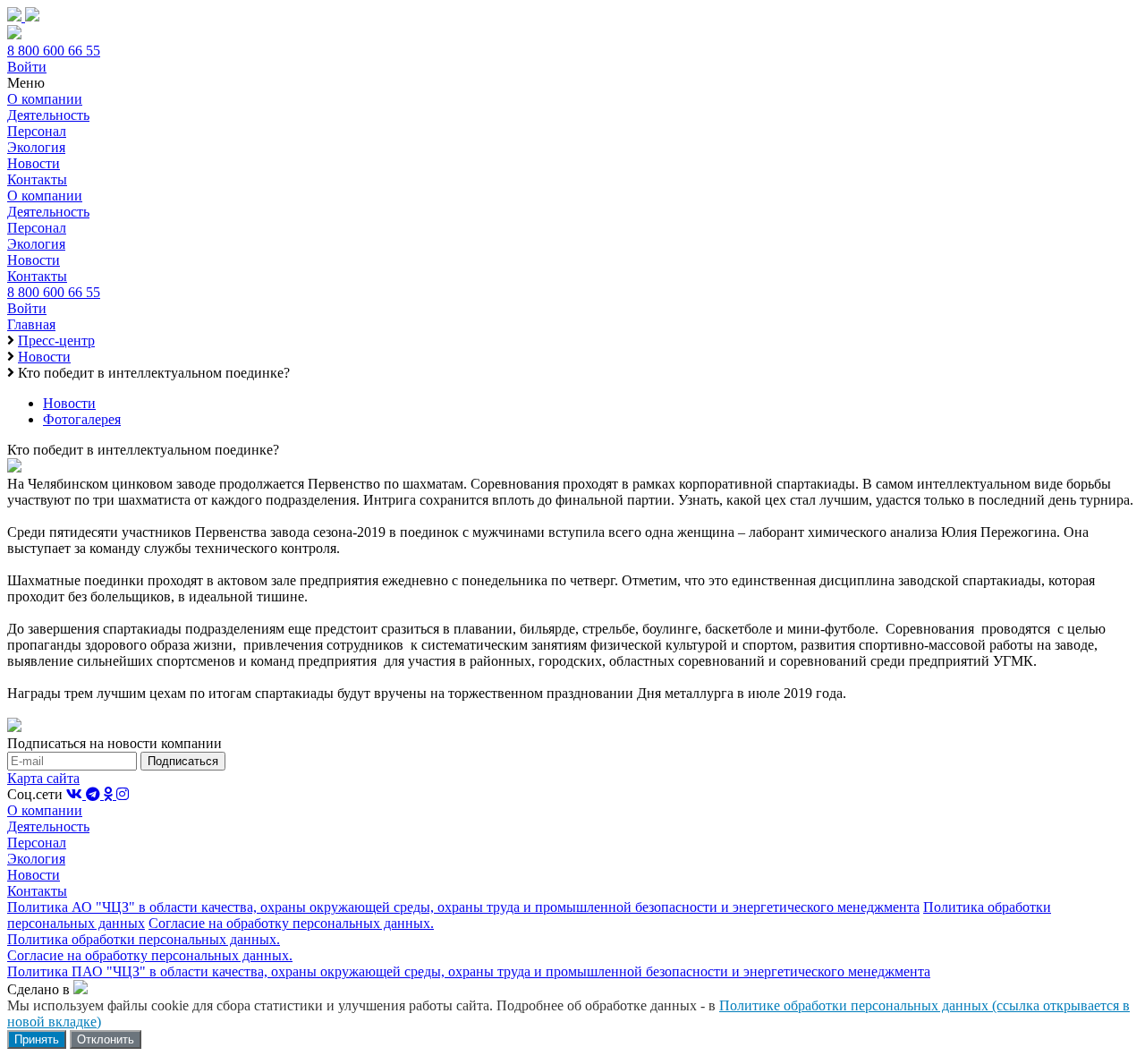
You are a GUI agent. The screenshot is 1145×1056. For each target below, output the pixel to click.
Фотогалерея (82, 419)
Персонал (36, 131)
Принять (36, 1039)
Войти (27, 66)
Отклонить (105, 1039)
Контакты (37, 179)
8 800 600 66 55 (53, 50)
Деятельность (48, 115)
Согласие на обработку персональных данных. (291, 923)
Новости (33, 163)
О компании (44, 98)
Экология (36, 147)
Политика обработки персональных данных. (143, 939)
